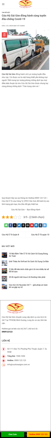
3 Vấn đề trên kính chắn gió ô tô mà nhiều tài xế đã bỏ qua (29, 270)
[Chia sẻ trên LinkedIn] (36, 225)
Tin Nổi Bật (6, 12)
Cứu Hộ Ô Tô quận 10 (40, 235)
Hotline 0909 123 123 (38, 434)
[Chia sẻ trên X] (15, 225)
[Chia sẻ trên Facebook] (10, 225)
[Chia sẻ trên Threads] (23, 225)
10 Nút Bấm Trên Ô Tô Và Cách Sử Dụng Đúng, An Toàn (28, 255)
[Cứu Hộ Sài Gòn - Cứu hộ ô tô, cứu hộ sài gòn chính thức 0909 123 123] (25, 4)
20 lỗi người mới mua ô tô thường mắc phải (27, 277)
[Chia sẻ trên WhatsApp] (6, 225)
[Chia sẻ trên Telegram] (45, 225)
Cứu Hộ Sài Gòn (8, 74)
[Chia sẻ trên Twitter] (19, 225)
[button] (3, 4)
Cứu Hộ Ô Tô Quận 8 (10, 235)
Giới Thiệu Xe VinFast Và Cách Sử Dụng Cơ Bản (29, 261)
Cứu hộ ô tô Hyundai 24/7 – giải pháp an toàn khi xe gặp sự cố (28, 286)
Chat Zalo (13, 434)
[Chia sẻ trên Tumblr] (40, 225)
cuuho (22, 26)
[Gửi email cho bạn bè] (28, 225)
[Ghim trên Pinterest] (32, 225)
